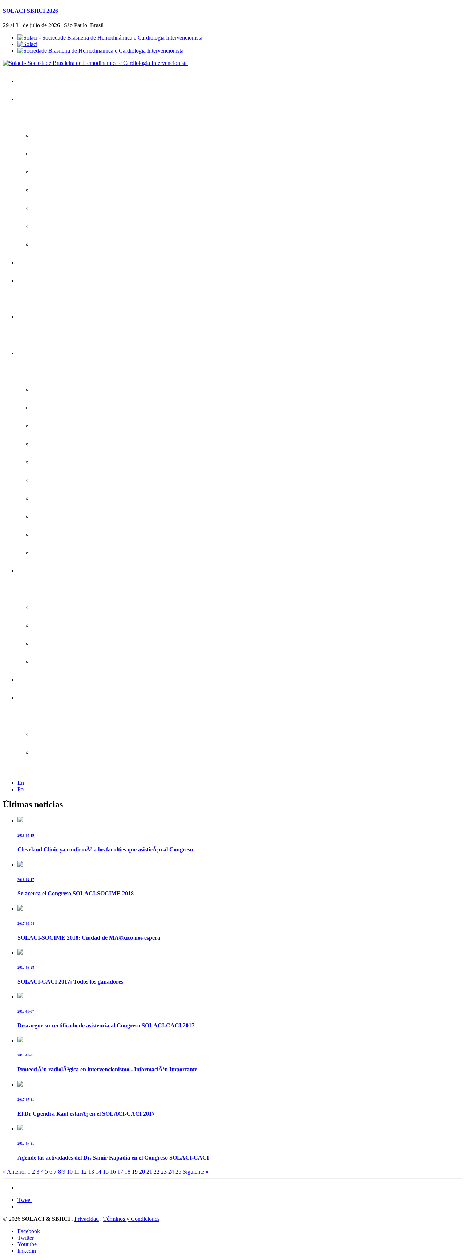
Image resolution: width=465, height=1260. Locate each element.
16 (113, 1172)
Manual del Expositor (63, 643)
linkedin (26, 1251)
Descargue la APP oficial (67, 154)
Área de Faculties (44, 698)
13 (91, 1172)
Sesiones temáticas (61, 498)
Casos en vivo (55, 444)
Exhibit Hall (51, 661)
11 (77, 1172)
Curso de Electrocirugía (66, 535)
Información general (61, 190)
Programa (35, 353)
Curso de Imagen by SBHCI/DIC (76, 553)
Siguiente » (196, 1172)
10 (70, 1172)
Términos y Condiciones (131, 1219)
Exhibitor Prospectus (62, 625)
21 (149, 1172)
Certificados (37, 317)
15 (106, 1172)
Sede (44, 226)
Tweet (24, 1200)
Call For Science (42, 281)
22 (156, 1172)
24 (171, 1172)
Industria (33, 571)
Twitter (25, 1238)
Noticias (47, 244)
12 (84, 1172)
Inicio (29, 81)
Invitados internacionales (67, 408)
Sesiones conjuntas (61, 426)
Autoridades (52, 208)
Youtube (27, 1244)
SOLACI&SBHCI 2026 (50, 99)
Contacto (34, 680)
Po (20, 789)
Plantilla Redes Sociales (66, 752)
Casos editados (56, 462)
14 (98, 1172)
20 (142, 1172)
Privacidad (86, 1219)
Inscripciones (39, 262)
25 (178, 1172)
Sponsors (49, 607)
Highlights (49, 172)
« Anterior (15, 1172)
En (20, 783)
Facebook (28, 1231)
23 (164, 1172)
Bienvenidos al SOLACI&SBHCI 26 (79, 135)
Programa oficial (57, 389)
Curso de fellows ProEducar (71, 516)
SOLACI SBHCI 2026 (30, 11)
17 (120, 1172)
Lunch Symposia (58, 480)
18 (127, 1172)
